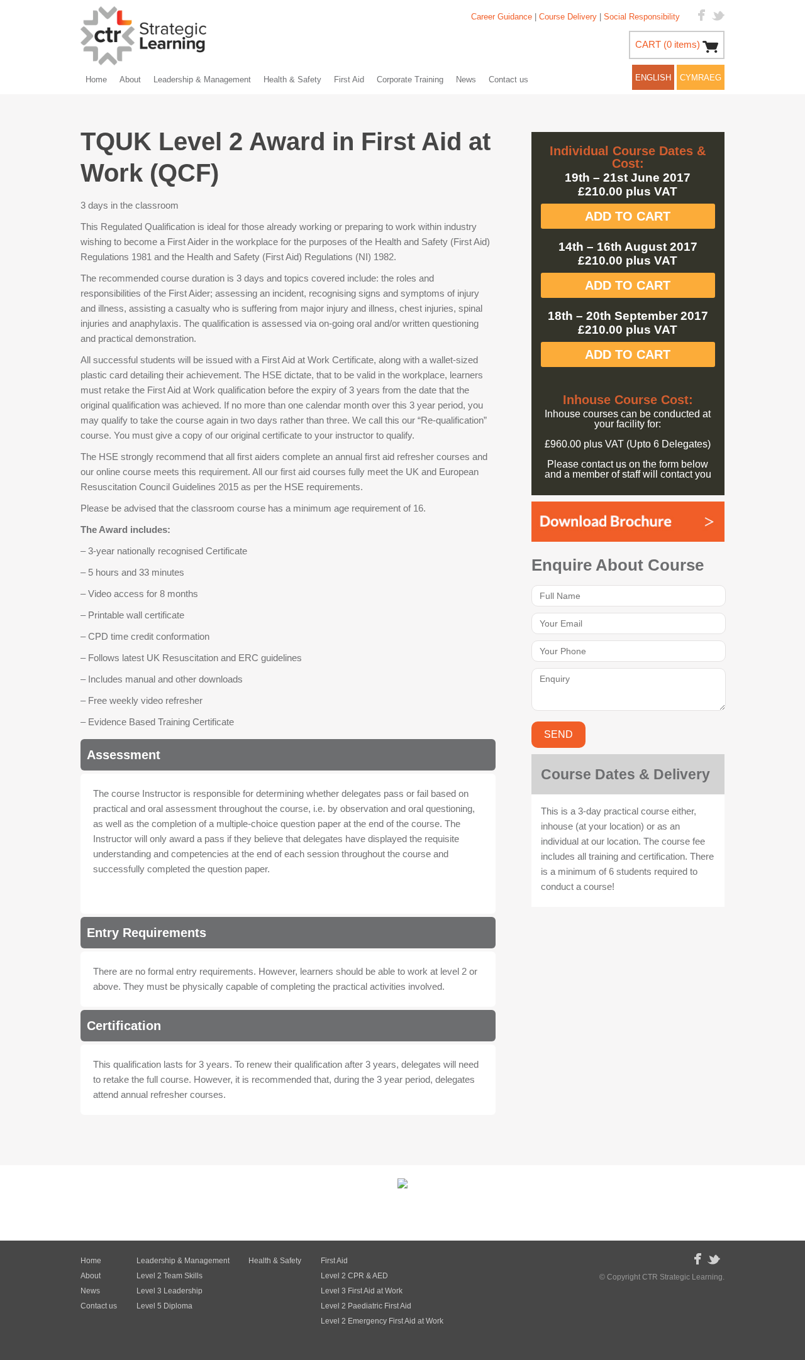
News (466, 79)
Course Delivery (568, 16)
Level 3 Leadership (169, 1290)
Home (96, 79)
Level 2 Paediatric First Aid (366, 1306)
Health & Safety (292, 79)
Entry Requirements (146, 933)
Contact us (508, 79)
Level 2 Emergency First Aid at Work (382, 1321)
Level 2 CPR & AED (354, 1275)
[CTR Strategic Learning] (143, 38)
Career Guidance (501, 16)
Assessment (123, 755)
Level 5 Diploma (164, 1306)
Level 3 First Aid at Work (361, 1290)
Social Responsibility (642, 16)
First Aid (349, 79)
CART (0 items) (667, 44)
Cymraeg (700, 77)
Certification (124, 1026)
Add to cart (627, 216)
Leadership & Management (202, 79)
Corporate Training (410, 79)
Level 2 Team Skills (169, 1275)
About (130, 79)
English (653, 77)
